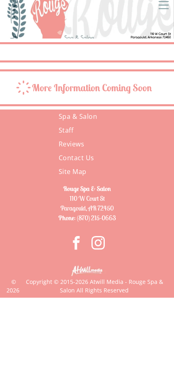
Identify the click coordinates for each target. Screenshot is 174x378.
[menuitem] (87, 116)
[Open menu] (163, 5)
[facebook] (76, 244)
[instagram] (98, 244)
